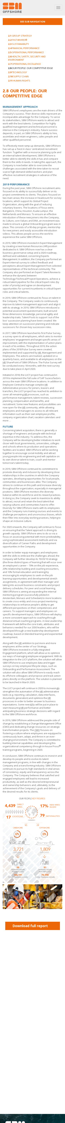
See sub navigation (32, 21)
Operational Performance (26, 52)
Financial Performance (24, 48)
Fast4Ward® (17, 39)
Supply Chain (18, 76)
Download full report (30, 926)
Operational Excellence (24, 64)
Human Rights (19, 80)
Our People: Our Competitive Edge (30, 68)
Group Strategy (20, 35)
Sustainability (18, 44)
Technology (17, 72)
